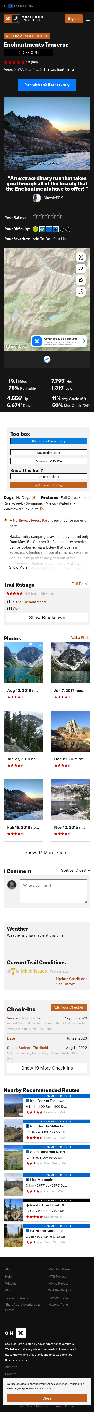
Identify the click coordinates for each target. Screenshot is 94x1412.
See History (65, 984)
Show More (18, 567)
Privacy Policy (45, 1388)
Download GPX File (49, 461)
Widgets (10, 1283)
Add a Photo (80, 637)
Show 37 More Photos (47, 852)
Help (8, 1276)
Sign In (74, 18)
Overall (19, 608)
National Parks (58, 1304)
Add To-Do (41, 238)
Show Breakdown (47, 617)
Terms (57, 1405)
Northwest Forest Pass (31, 520)
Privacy (69, 1405)
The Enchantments (58, 69)
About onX (12, 1367)
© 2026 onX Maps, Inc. (34, 1405)
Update (71, 978)
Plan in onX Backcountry (48, 441)
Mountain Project (60, 1269)
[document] (47, 1392)
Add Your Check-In (69, 1007)
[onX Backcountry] (18, 6)
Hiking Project (58, 1283)
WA (21, 69)
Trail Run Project (59, 1290)
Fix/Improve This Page (48, 485)
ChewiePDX (53, 197)
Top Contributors (16, 1297)
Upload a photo (49, 477)
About (9, 1269)
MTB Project (57, 1276)
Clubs (9, 1290)
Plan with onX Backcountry (47, 84)
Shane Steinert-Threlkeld (27, 1047)
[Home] (26, 18)
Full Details (81, 584)
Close (47, 1398)
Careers (10, 1374)
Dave (11, 1038)
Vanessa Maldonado (23, 1018)
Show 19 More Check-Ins (47, 1068)
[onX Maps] (15, 1337)
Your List (60, 238)
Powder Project (58, 1297)
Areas (8, 69)
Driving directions (48, 453)
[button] (8, 133)
